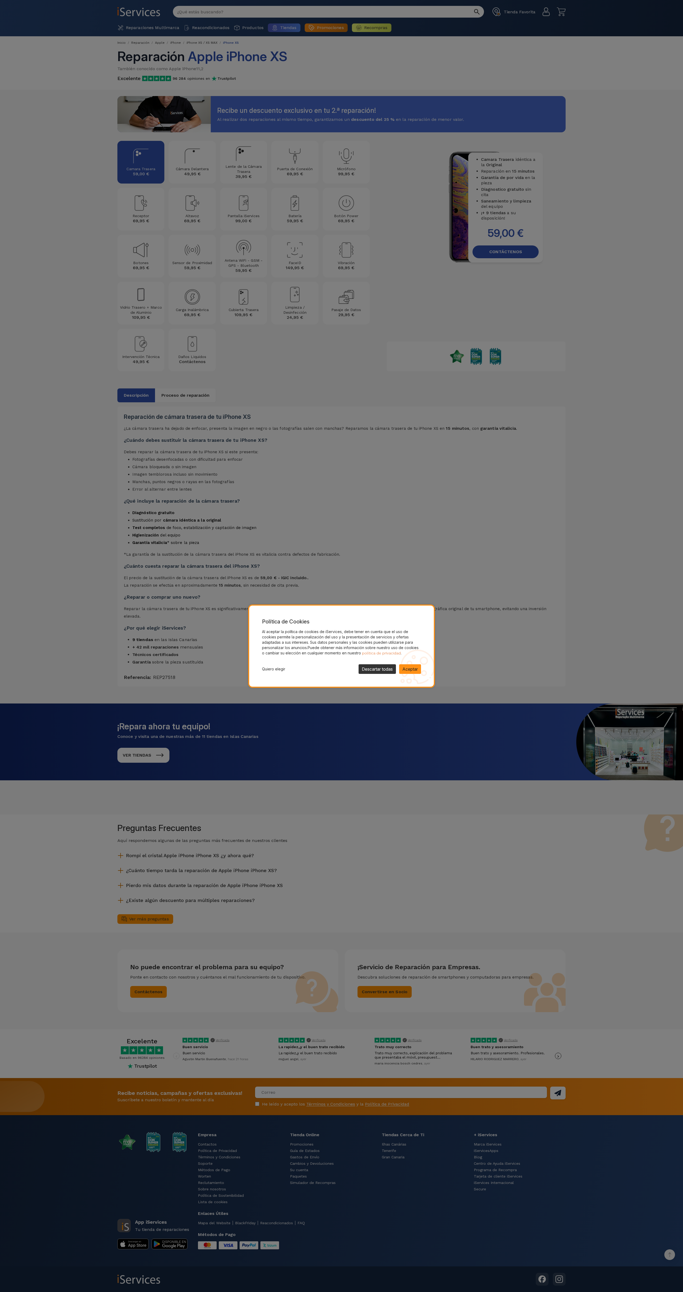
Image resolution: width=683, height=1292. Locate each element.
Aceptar (410, 669)
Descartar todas (377, 669)
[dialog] (341, 646)
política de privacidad (381, 653)
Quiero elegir (273, 669)
